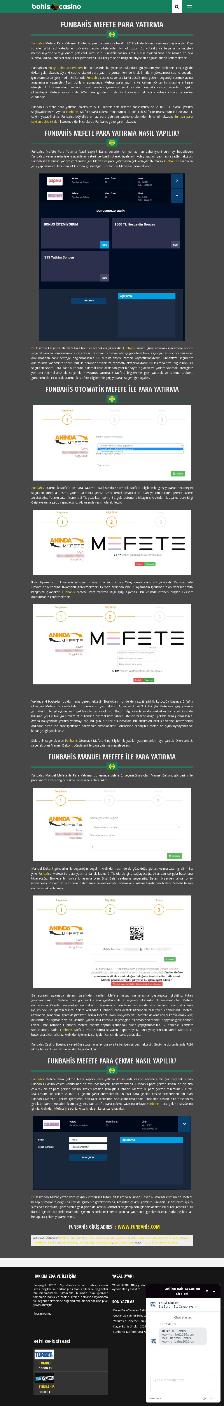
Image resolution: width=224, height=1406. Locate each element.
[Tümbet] (70, 1359)
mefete (72, 1242)
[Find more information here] (183, 1343)
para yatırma (103, 1242)
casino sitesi (124, 1237)
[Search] (177, 6)
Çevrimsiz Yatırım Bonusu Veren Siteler (139, 1315)
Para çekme (86, 1242)
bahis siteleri (68, 1237)
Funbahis (37, 43)
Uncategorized (124, 1242)
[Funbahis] (70, 1383)
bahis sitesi (85, 1237)
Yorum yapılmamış (165, 1242)
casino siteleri (104, 1237)
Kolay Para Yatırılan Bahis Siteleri (135, 1310)
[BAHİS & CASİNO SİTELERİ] (56, 10)
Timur (147, 1242)
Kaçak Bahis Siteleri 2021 (129, 1326)
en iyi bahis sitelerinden (65, 68)
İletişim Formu (42, 1313)
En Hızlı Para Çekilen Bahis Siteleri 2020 (159, 1237)
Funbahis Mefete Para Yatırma (133, 1332)
